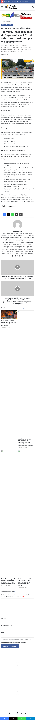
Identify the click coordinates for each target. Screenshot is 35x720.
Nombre (3, 618)
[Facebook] (4, 214)
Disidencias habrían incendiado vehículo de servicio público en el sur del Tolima (9, 323)
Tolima (10, 24)
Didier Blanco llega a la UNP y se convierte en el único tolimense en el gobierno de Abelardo (8, 581)
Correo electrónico (6, 625)
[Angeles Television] (11, 7)
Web (2, 632)
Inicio (3, 21)
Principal (8, 21)
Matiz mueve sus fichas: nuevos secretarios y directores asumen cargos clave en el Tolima (25, 582)
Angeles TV (17, 231)
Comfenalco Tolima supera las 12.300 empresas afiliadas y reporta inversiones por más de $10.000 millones (25, 442)
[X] (8, 214)
